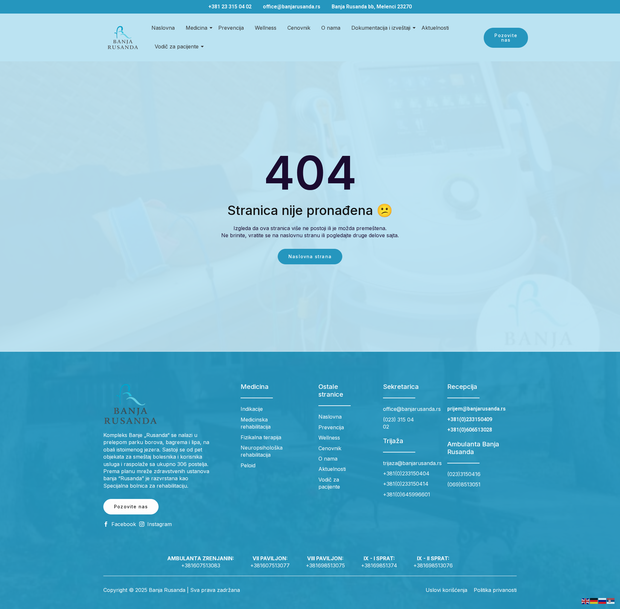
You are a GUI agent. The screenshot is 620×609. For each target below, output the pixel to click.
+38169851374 (379, 565)
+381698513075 (325, 565)
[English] (586, 600)
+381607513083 (200, 565)
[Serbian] (611, 600)
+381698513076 (433, 565)
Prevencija (231, 28)
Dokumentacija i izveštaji (380, 28)
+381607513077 (270, 565)
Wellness (265, 28)
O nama (330, 28)
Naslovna (163, 28)
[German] (594, 600)
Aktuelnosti (435, 28)
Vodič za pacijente (177, 46)
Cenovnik (298, 28)
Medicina (196, 28)
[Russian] (602, 600)
